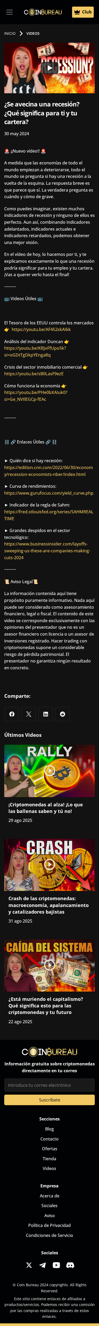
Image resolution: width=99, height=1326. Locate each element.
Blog (49, 1129)
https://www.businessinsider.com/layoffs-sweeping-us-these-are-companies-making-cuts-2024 (47, 550)
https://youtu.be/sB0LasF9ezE (34, 374)
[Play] (50, 68)
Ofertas (49, 1149)
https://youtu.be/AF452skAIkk (41, 329)
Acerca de (49, 1196)
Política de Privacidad (49, 1225)
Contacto (49, 1139)
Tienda (49, 1159)
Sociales (49, 1205)
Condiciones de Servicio (49, 1235)
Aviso (49, 1215)
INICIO (10, 33)
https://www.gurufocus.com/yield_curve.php (48, 493)
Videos (49, 1168)
